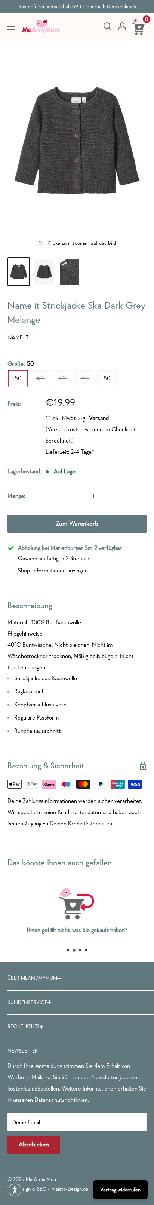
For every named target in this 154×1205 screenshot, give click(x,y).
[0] (139, 26)
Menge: (16, 496)
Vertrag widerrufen (120, 1189)
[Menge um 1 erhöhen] (93, 496)
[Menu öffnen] (11, 27)
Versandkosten (65, 429)
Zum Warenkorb (77, 523)
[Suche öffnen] (108, 26)
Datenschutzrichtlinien (61, 1100)
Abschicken (34, 1144)
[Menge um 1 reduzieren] (54, 496)
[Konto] (122, 26)
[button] (14, 1189)
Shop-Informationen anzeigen (53, 570)
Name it (18, 337)
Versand (99, 418)
